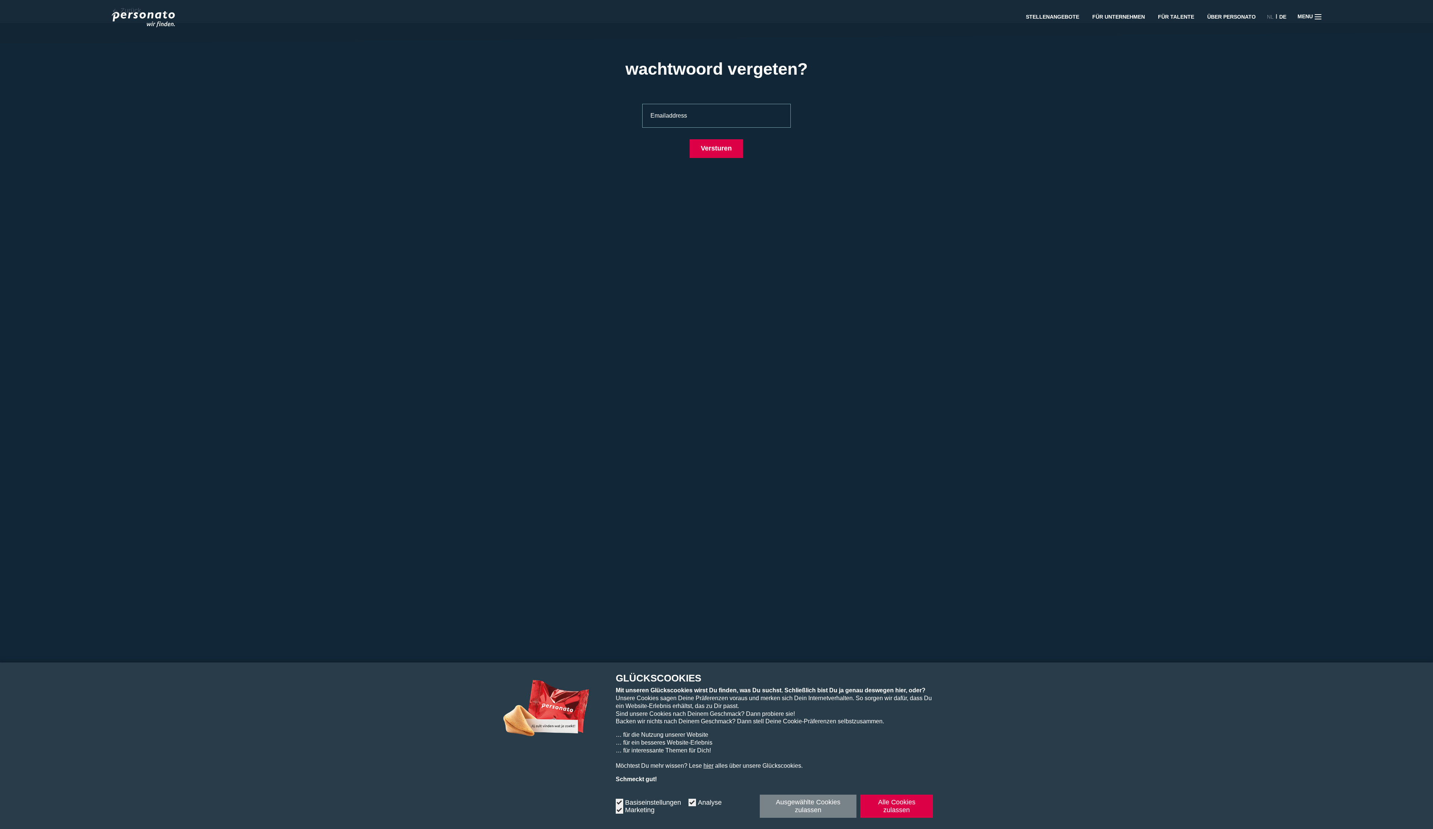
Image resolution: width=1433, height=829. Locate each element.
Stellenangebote (1052, 17)
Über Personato (1231, 17)
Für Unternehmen (1118, 17)
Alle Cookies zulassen (896, 806)
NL (1270, 17)
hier (708, 766)
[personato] (143, 20)
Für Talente (1176, 17)
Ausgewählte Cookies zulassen (808, 806)
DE (1282, 17)
